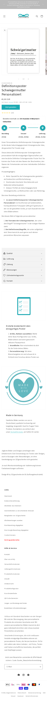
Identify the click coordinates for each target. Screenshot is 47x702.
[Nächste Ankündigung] (43, 4)
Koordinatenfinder (10, 593)
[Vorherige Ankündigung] (4, 4)
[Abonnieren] (40, 666)
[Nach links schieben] (18, 79)
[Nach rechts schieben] (28, 79)
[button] (4, 16)
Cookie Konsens (9, 535)
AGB (44, 693)
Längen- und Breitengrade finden (15, 603)
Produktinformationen (12, 574)
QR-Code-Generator (11, 598)
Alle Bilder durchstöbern (12, 506)
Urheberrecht (9, 584)
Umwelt (7, 579)
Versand (11, 102)
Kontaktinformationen (32, 696)
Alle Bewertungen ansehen (13, 520)
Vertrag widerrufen (11, 540)
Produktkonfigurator (11, 588)
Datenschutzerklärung (12, 501)
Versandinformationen (12, 564)
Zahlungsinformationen (12, 569)
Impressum (8, 496)
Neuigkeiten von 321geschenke (14, 516)
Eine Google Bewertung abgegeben (16, 530)
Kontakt (7, 554)
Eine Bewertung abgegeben (13, 525)
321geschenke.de (11, 692)
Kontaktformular (16, 432)
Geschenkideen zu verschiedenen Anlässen (19, 511)
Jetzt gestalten (10, 107)
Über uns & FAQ (9, 559)
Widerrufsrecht (22, 693)
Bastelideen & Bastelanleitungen (15, 608)
